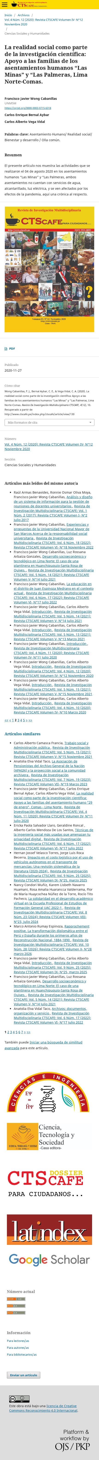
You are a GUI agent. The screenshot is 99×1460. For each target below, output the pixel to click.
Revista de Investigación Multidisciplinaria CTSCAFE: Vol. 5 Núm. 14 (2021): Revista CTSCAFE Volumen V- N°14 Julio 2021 (54, 574)
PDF (12, 348)
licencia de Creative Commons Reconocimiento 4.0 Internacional (43, 1408)
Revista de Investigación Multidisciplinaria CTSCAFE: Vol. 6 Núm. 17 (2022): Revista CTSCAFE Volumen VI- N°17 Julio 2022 (53, 597)
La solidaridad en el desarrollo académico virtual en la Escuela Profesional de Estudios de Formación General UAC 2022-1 (53, 903)
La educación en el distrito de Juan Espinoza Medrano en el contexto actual (53, 588)
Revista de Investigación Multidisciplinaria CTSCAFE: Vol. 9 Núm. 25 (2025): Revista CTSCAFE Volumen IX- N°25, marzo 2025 (52, 875)
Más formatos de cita (22, 422)
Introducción (42, 611)
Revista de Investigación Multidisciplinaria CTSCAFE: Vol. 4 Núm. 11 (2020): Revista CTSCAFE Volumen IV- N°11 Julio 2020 (51, 653)
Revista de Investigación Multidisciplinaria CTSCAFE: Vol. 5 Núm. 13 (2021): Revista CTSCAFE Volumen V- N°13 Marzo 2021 (53, 634)
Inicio (8, 15)
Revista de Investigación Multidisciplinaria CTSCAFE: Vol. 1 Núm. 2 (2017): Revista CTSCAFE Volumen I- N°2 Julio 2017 (52, 513)
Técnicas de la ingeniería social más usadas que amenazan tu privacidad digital (53, 834)
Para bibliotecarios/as (22, 1354)
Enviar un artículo (23, 1375)
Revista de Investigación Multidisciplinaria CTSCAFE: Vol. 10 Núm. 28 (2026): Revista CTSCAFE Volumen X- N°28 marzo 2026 (53, 947)
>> (30, 720)
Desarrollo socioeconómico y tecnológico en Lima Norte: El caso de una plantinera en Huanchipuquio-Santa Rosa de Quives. (50, 563)
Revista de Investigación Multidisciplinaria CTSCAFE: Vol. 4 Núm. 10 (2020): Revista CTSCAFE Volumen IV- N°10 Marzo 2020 (53, 707)
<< (6, 720)
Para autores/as (18, 1348)
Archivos (23, 15)
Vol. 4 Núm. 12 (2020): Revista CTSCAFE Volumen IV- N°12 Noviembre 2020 (44, 22)
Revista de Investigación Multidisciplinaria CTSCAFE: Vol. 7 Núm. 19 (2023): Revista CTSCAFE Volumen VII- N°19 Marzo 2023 (52, 779)
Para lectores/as (18, 1341)
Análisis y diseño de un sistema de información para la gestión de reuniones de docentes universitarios (53, 501)
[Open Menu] (4, 4)
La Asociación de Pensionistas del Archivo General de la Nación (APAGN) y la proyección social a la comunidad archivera (49, 768)
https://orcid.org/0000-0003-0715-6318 (28, 108)
